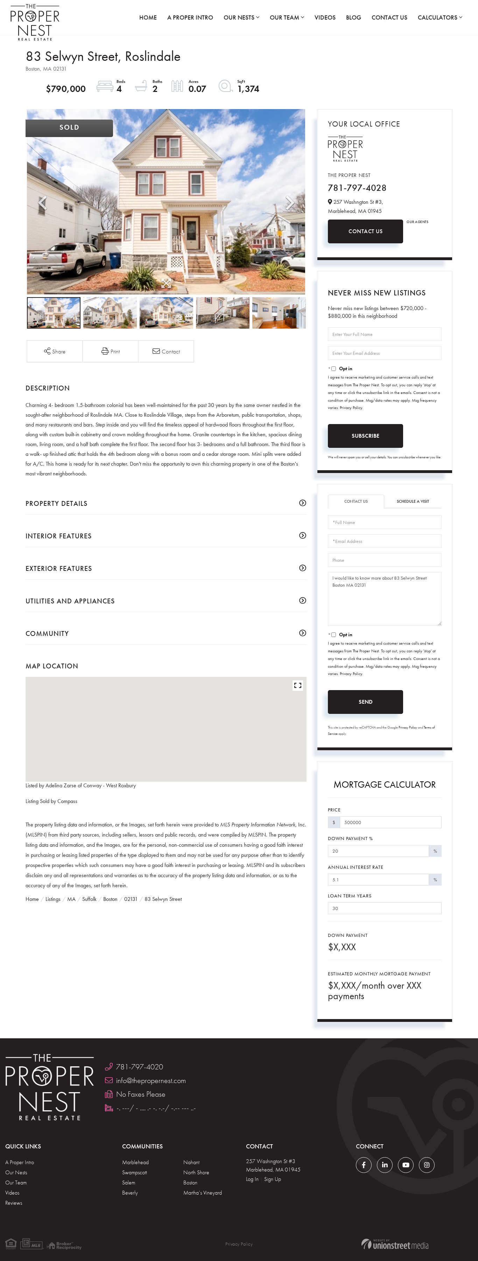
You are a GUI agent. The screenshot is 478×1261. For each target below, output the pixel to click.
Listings (53, 899)
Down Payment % (350, 838)
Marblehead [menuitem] (135, 1162)
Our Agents (417, 222)
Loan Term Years (349, 896)
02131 (131, 899)
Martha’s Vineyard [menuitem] (202, 1192)
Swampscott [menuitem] (134, 1172)
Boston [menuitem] (190, 1182)
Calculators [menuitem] (437, 17)
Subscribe (365, 435)
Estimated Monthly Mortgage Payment (379, 973)
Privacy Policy (351, 407)
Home (32, 899)
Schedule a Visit (413, 501)
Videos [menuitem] (325, 17)
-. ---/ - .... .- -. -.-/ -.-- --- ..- (156, 1108)
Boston (110, 899)
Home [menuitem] (148, 17)
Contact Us (365, 231)
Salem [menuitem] (128, 1182)
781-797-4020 (139, 1067)
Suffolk (89, 899)
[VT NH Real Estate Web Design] (395, 1244)
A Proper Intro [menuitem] (190, 17)
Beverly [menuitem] (130, 1192)
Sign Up (272, 1179)
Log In (252, 1179)
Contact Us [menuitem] (389, 17)
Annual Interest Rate (356, 867)
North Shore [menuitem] (196, 1172)
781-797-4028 (357, 188)
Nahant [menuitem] (191, 1162)
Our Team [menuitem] (284, 17)
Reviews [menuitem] (13, 1202)
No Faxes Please (141, 1094)
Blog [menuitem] (353, 17)
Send (366, 701)
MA (71, 899)
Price (334, 810)
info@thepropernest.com (151, 1080)
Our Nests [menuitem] (239, 17)
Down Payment (348, 935)
